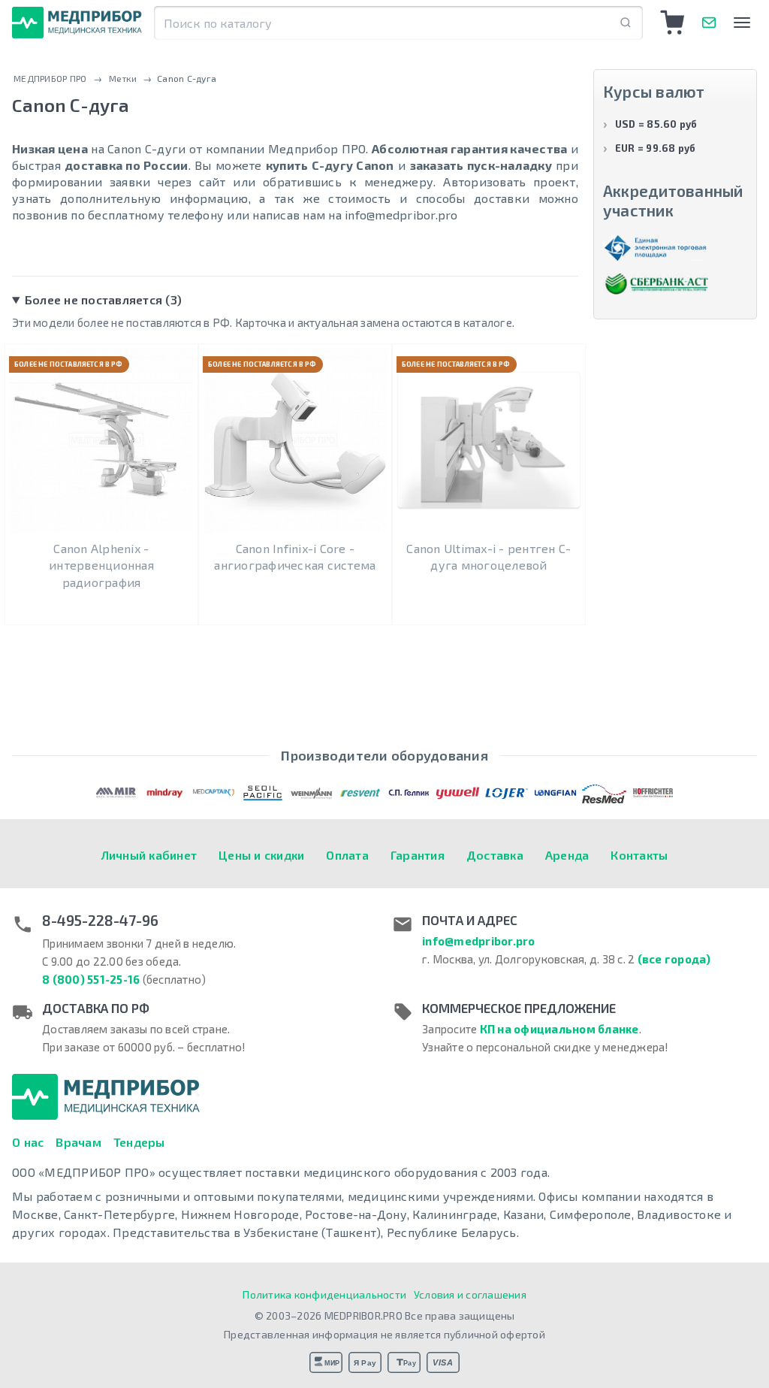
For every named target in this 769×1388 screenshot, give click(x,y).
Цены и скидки (261, 855)
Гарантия (418, 855)
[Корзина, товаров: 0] (673, 23)
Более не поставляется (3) (103, 299)
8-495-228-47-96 (100, 920)
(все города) (674, 959)
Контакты (639, 855)
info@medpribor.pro (478, 941)
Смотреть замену (101, 597)
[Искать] (625, 23)
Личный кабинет (149, 855)
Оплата (347, 855)
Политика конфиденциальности (324, 1294)
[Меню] (742, 23)
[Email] (708, 23)
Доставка (494, 855)
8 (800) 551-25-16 (91, 979)
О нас (28, 1142)
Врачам (78, 1142)
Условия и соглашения (470, 1294)
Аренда (567, 855)
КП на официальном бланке (559, 1029)
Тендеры (139, 1142)
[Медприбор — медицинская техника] (77, 22)
